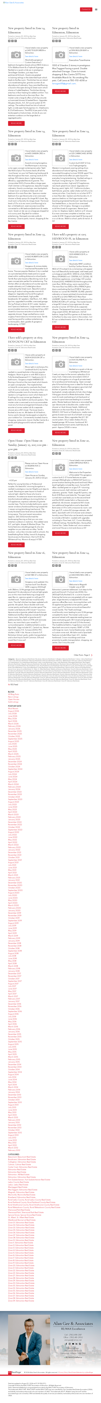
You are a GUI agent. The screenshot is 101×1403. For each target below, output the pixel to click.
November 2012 (14, 1128)
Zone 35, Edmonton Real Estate (41, 679)
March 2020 (13, 905)
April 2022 (12, 842)
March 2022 (13, 845)
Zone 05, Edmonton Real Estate (52, 671)
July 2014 (12, 1077)
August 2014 (13, 1075)
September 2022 (15, 830)
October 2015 (14, 1039)
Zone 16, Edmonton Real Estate (25, 563)
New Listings (13, 697)
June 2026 (12, 716)
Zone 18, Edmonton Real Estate (21, 676)
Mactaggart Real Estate (75, 662)
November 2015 (14, 1037)
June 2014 (12, 1080)
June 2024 (12, 777)
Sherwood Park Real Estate (57, 667)
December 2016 (14, 1004)
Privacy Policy (63, 1372)
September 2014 (15, 1072)
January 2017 (14, 1001)
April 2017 (12, 994)
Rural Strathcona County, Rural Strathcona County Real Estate (33, 1205)
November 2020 (15, 885)
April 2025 (12, 751)
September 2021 (15, 860)
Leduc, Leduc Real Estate (60, 662)
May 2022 (12, 840)
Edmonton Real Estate (35, 660)
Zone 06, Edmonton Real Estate (71, 671)
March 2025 (13, 754)
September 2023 (15, 799)
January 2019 (14, 941)
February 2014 (14, 1090)
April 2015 (12, 1054)
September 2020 (15, 890)
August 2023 (13, 802)
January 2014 (14, 1092)
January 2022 (14, 850)
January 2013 (14, 1122)
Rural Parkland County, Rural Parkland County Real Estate (43, 665)
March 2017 (13, 996)
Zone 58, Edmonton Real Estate (52, 681)
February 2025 (14, 756)
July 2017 (12, 986)
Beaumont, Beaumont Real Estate (25, 659)
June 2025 (12, 746)
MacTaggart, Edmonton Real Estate (22, 1190)
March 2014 (13, 1087)
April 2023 (12, 812)
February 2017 (14, 999)
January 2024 (14, 789)
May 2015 (12, 1052)
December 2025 (15, 731)
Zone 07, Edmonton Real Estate (21, 1235)
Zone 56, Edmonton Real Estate (21, 1293)
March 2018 (13, 966)
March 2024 (13, 784)
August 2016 (13, 1014)
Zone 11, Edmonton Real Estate (61, 672)
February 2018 (14, 969)
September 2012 (15, 1133)
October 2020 (14, 888)
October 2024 (14, 767)
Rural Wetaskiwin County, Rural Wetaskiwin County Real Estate (30, 667)
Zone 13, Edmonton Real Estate (21, 1248)
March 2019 (13, 936)
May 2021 (12, 870)
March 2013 (13, 1117)
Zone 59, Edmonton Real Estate (70, 681)
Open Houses (13, 699)
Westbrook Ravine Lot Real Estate (60, 669)
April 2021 (12, 873)
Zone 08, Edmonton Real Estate (24, 672)
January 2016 (14, 1032)
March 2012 (13, 1148)
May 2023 (12, 810)
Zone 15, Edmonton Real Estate (50, 674)
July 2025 (12, 744)
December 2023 (15, 792)
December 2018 (14, 943)
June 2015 (12, 1049)
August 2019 (13, 923)
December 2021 (14, 852)
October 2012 (14, 1130)
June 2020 (13, 898)
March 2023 (13, 815)
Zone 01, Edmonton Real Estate (80, 669)
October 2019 (14, 918)
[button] (86, 9)
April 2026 (12, 721)
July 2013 (12, 1107)
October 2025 (14, 736)
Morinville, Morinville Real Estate (50, 664)
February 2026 (14, 726)
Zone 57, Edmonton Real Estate (33, 681)
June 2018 (12, 958)
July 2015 (12, 1047)
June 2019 (12, 928)
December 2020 (15, 883)
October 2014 (14, 1070)
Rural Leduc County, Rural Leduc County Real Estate (29, 1200)
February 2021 (14, 878)
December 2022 (15, 822)
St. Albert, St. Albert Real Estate (41, 669)
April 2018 (12, 963)
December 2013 (14, 1095)
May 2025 (12, 749)
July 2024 (12, 774)
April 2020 (12, 903)
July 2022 (12, 835)
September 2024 (15, 769)
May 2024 (12, 779)
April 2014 (12, 1085)
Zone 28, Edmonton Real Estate (68, 677)
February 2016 (14, 1029)
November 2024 (15, 764)
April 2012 (12, 1145)
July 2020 (12, 895)
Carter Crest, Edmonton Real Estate (18, 660)
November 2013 (14, 1097)
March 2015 (13, 1057)
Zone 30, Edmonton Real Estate (22, 679)
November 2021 (14, 855)
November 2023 (15, 794)
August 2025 (13, 741)
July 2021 (12, 865)
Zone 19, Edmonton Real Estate (40, 676)
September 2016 (15, 1011)
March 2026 (13, 724)
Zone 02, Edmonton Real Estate (21, 1225)
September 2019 (15, 921)
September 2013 (15, 1102)
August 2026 (13, 711)
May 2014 (12, 1082)
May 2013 (12, 1112)
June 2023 (12, 807)
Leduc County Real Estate (45, 662)
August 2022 (13, 832)
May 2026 (12, 719)
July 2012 (12, 1138)
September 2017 (15, 981)
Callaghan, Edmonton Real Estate (65, 659)
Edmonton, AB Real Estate (63, 660)
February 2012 (14, 1150)
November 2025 (15, 734)
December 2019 (14, 913)
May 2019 (12, 931)
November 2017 (14, 976)
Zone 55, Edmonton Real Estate (25, 244)
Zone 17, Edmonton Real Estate (20, 1258)
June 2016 (12, 1019)
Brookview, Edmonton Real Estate (45, 659)
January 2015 (14, 1062)
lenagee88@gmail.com (64, 84)
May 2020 (12, 900)
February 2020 (14, 908)
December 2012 (14, 1125)
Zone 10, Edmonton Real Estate (25, 455)
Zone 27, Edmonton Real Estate (49, 677)
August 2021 (13, 862)
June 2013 (12, 1110)
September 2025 (15, 739)
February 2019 (14, 938)
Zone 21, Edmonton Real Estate (77, 676)
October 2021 (14, 857)
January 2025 (14, 759)
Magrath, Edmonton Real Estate (31, 664)
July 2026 (12, 714)
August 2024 (13, 772)
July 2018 (12, 956)
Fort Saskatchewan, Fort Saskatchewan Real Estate (22, 662)
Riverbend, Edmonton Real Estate (69, 664)
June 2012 (12, 1140)
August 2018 (13, 953)
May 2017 (12, 991)
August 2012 (13, 1135)
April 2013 (12, 1115)
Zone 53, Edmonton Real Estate (59, 679)
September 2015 (15, 1042)
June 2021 (12, 868)
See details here (31, 56)
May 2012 (12, 1143)
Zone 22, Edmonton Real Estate (21, 1271)
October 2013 (14, 1100)
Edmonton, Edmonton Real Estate (70, 38)
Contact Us (86, 9)
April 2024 (12, 782)
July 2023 (12, 805)
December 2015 (14, 1034)
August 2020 (13, 893)
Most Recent (13, 709)
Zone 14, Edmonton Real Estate (25, 38)
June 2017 (12, 989)
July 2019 (12, 926)
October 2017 (13, 979)
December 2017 (14, 974)
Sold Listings (13, 702)
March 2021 (13, 875)
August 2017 (13, 984)
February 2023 (14, 817)
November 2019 (14, 916)
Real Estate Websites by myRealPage (81, 1372)
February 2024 (14, 787)
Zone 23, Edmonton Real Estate (31, 677)
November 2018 (14, 946)
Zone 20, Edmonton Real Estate (69, 450)
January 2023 (14, 820)
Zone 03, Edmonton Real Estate (33, 671)
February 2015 (14, 1059)
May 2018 (12, 961)
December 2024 (15, 762)
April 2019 (12, 933)
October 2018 (13, 948)
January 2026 (14, 729)
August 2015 (13, 1044)
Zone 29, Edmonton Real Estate (21, 1281)
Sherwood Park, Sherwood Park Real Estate (78, 667)
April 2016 (12, 1024)
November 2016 (14, 1006)
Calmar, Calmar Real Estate (84, 659)
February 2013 (14, 1120)
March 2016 (13, 1027)
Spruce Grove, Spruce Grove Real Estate (19, 669)
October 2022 (14, 827)
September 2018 (15, 951)
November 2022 (15, 825)
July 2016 (12, 1017)
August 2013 (13, 1105)
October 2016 (14, 1009)
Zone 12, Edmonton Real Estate (80, 672)
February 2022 (14, 847)
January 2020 (14, 911)
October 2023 (14, 797)
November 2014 (14, 1067)
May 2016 (12, 1022)
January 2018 (14, 971)
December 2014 (14, 1064)
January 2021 (14, 880)
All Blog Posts (13, 694)
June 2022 (12, 837)
